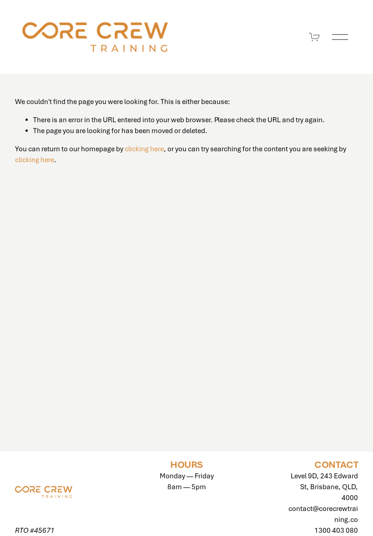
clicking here (144, 149)
